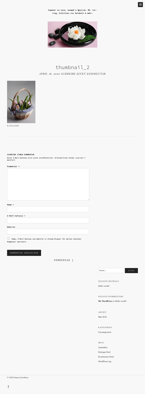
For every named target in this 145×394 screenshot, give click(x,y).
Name (10, 204)
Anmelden (102, 347)
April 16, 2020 (49, 73)
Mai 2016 (102, 317)
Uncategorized (104, 332)
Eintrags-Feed (104, 352)
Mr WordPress (105, 301)
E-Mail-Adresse (16, 216)
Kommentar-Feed (106, 357)
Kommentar (13, 166)
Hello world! (103, 286)
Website (11, 227)
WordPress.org (104, 361)
